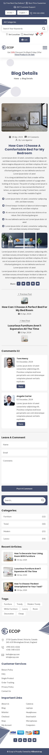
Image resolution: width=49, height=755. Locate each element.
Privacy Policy (8, 687)
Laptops (29, 708)
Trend (24, 524)
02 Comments (33, 137)
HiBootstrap (36, 751)
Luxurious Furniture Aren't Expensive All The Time (24, 327)
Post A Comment (24, 488)
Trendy (20, 604)
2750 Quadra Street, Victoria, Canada (21, 639)
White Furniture (10, 609)
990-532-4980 (38, 13)
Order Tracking (8, 682)
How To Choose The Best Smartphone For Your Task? (28, 585)
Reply (20, 386)
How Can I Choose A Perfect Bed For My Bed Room (24, 308)
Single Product (8, 678)
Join (26, 40)
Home (16, 78)
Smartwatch (31, 716)
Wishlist (5, 712)
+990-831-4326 (13, 647)
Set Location (14, 34)
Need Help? (29, 34)
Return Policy (7, 670)
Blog (4, 708)
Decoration (9, 613)
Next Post (25, 321)
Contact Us (6, 691)
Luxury (24, 539)
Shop (4, 721)
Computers (30, 725)
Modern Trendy (33, 604)
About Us (5, 704)
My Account (7, 725)
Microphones (31, 721)
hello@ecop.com (12, 654)
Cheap (21, 613)
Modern (24, 531)
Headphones (31, 712)
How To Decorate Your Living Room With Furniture (28, 555)
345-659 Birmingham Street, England (21, 642)
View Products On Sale (25, 54)
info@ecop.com (12, 657)
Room (35, 609)
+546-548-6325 (13, 649)
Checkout (5, 716)
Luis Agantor (27, 140)
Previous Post (25, 294)
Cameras (29, 704)
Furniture (24, 516)
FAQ (3, 674)
